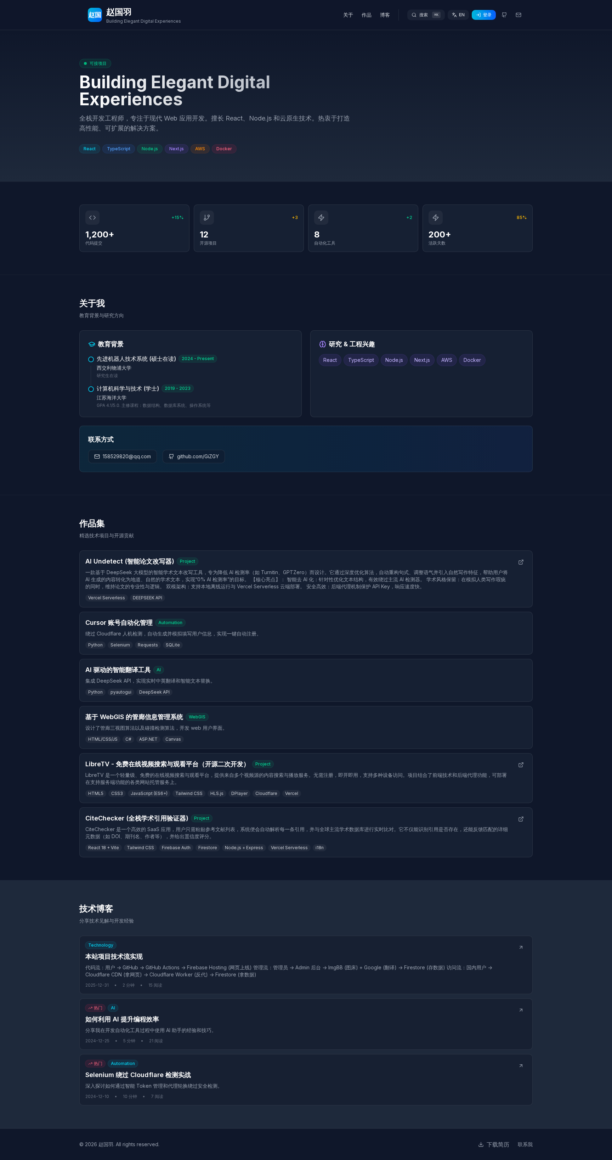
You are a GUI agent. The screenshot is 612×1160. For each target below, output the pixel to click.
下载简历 (498, 1144)
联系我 (525, 1144)
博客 (385, 15)
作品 (367, 15)
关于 (348, 15)
